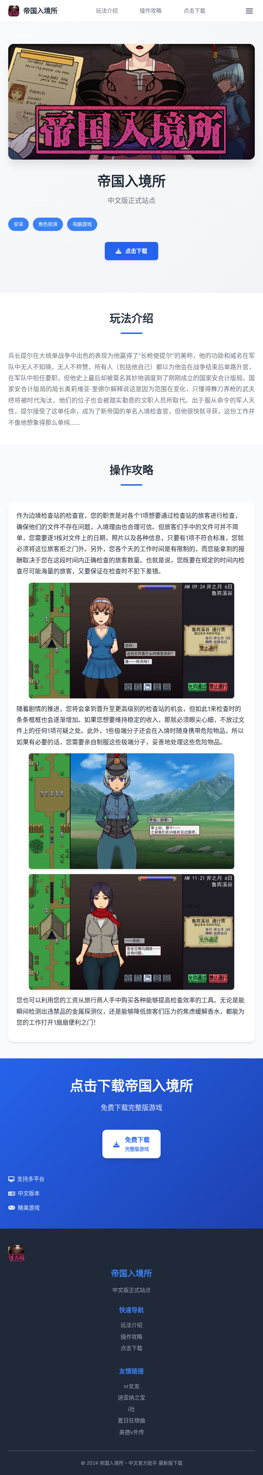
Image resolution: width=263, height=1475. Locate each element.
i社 (131, 1409)
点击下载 (194, 10)
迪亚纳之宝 (131, 1397)
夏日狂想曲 (131, 1420)
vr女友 (132, 1386)
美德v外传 (131, 1432)
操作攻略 (151, 10)
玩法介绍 (107, 10)
